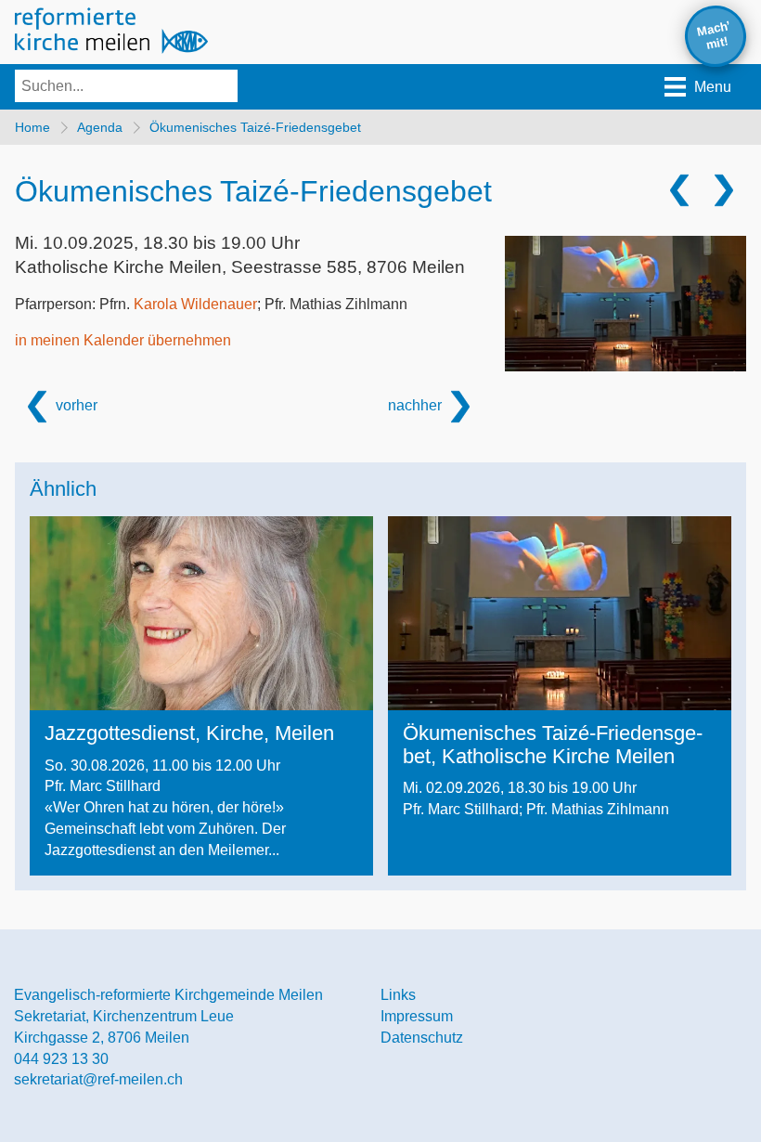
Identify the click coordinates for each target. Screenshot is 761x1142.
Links (398, 995)
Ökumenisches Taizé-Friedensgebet (255, 127)
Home (32, 127)
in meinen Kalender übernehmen (123, 340)
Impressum (416, 1016)
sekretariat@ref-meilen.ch (98, 1079)
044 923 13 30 (61, 1059)
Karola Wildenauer (195, 304)
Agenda (100, 127)
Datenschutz (421, 1037)
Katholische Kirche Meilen (240, 267)
